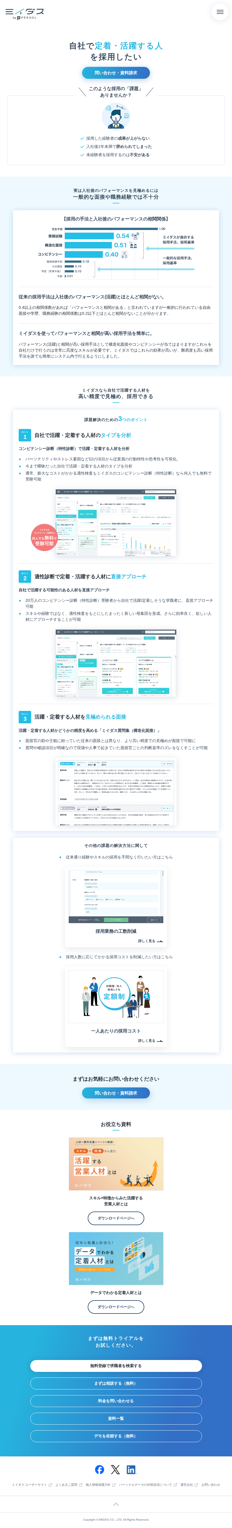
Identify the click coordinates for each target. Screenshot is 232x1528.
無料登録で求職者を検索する (116, 1365)
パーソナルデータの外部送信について (145, 1485)
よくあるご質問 (66, 1485)
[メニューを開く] (220, 11)
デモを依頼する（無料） (116, 1436)
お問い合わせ (210, 1484)
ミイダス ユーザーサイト (29, 1485)
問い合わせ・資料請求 (116, 72)
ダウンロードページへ (116, 1218)
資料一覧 (116, 1418)
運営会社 (187, 1485)
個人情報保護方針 (98, 1485)
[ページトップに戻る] (116, 1504)
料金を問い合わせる (116, 1401)
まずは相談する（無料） (116, 1383)
